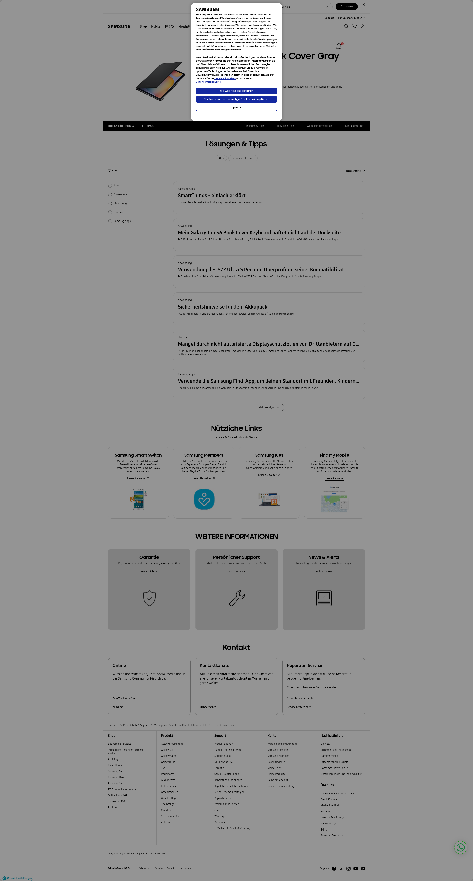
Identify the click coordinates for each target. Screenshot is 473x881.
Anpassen (236, 107)
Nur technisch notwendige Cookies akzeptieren (236, 99)
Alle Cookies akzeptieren (236, 91)
